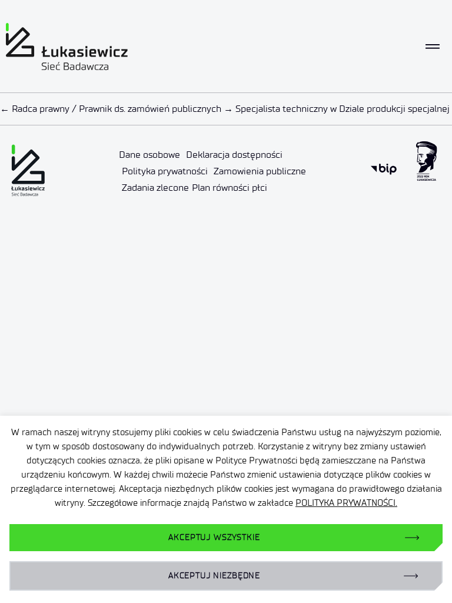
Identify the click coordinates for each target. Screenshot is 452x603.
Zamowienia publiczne (260, 171)
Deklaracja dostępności (234, 154)
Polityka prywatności (165, 171)
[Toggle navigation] (432, 46)
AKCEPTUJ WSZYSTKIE (214, 537)
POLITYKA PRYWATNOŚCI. (346, 503)
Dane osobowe (149, 154)
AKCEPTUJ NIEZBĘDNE (214, 576)
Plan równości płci (229, 187)
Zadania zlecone (155, 187)
